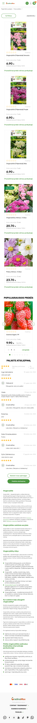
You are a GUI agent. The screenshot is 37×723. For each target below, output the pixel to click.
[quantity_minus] (8, 350)
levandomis (6, 519)
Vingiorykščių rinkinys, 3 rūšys (16, 218)
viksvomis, (14, 521)
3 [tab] (14, 354)
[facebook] (9, 718)
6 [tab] (22, 354)
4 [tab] (17, 354)
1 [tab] (9, 354)
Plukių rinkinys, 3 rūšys (14, 272)
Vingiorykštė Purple (10, 585)
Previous (4, 324)
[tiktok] (23, 718)
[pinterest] (28, 718)
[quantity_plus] (14, 350)
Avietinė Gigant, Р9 (12, 334)
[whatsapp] (32, 718)
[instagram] (14, 718)
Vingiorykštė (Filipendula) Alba (16, 163)
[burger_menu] (3, 3)
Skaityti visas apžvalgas (18, 476)
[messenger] (5, 718)
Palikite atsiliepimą (18, 481)
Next (33, 324)
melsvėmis (9, 521)
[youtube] (19, 718)
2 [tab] (12, 354)
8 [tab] (27, 354)
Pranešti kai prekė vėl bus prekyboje (18, 71)
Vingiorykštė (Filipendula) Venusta (17, 55)
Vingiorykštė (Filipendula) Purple (17, 109)
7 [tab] (24, 354)
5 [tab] (19, 354)
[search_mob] (27, 3)
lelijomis (29, 517)
